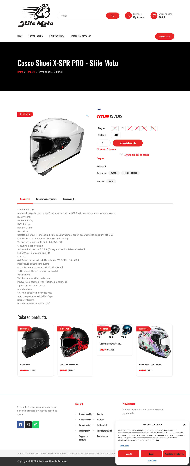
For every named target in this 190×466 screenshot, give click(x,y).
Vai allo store (164, 36)
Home (19, 36)
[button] (184, 424)
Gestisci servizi (124, 445)
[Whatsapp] (35, 424)
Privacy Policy (152, 460)
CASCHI (114, 173)
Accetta (129, 453)
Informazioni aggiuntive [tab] (46, 199)
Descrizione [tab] (25, 199)
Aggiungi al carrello (128, 143)
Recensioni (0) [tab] (69, 199)
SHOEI (111, 181)
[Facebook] (20, 424)
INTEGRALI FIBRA (130, 173)
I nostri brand (36, 36)
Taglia (101, 128)
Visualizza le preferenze (174, 453)
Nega (151, 453)
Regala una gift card (81, 36)
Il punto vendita (56, 36)
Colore (102, 135)
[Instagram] (28, 424)
